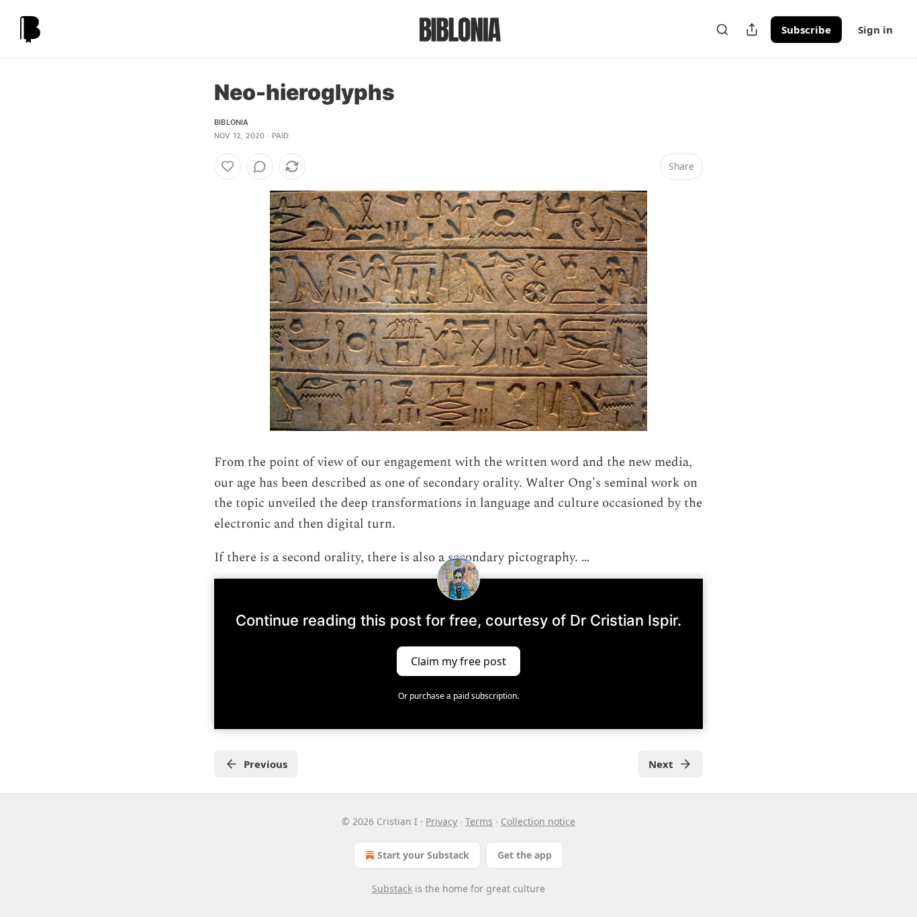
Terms (479, 821)
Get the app (524, 855)
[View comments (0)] (259, 166)
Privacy (441, 821)
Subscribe (806, 29)
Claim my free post (458, 661)
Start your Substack (423, 855)
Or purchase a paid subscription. (458, 696)
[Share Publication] (751, 29)
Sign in (875, 29)
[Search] (722, 29)
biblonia (231, 122)
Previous (265, 764)
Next (660, 764)
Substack (392, 888)
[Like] (227, 166)
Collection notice (538, 821)
